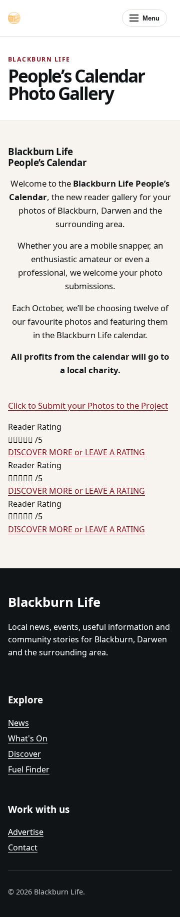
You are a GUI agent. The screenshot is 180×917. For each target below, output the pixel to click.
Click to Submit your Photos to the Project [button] (88, 405)
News (18, 722)
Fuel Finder (29, 769)
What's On (28, 738)
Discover (24, 753)
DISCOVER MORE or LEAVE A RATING (76, 452)
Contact (23, 847)
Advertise (26, 831)
